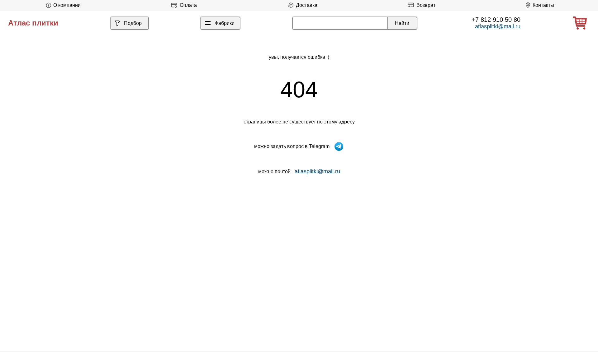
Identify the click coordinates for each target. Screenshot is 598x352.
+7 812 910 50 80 (496, 19)
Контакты (543, 5)
